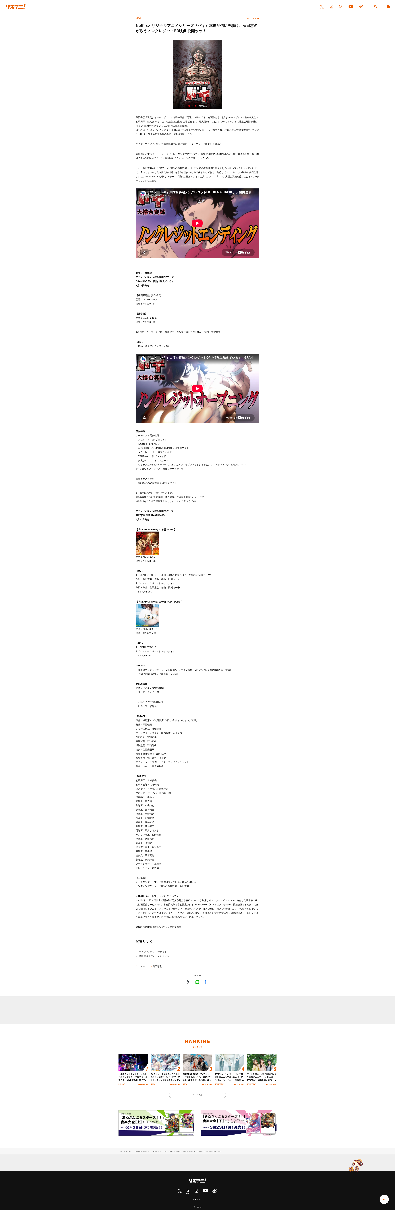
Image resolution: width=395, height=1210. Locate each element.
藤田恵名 (157, 966)
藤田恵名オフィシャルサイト (154, 956)
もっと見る (198, 1095)
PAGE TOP (384, 1199)
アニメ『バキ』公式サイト (153, 952)
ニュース (142, 966)
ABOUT (197, 1199)
